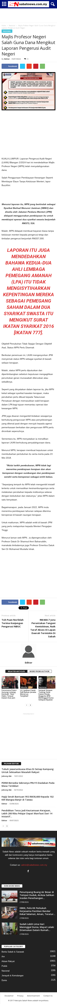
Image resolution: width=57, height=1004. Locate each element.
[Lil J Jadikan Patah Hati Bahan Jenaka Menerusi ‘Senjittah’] (28, 682)
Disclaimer (9, 995)
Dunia (4, 980)
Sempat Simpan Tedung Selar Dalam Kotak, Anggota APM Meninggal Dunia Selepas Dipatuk (46, 695)
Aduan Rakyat (8, 961)
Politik (4, 966)
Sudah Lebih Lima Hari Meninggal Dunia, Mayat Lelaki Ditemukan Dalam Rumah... (37, 927)
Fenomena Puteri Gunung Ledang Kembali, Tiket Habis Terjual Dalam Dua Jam (9, 694)
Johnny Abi (7, 776)
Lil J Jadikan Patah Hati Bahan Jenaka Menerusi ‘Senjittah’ (28, 693)
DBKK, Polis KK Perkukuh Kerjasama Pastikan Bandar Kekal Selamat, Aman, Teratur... (37, 911)
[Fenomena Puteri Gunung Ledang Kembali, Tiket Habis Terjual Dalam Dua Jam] (10, 682)
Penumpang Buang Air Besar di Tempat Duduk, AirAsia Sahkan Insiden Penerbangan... (37, 895)
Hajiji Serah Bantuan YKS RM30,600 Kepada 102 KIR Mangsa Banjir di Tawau (28, 798)
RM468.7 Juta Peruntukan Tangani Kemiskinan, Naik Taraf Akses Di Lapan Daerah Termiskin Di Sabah (42, 628)
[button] (52, 4)
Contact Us (47, 995)
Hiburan (5, 687)
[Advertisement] (28, 15)
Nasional (7, 31)
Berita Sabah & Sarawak (13, 952)
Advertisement (33, 995)
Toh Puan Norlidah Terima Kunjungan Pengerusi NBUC (12, 623)
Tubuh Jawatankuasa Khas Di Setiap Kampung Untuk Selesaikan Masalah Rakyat (28, 771)
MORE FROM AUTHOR (39, 671)
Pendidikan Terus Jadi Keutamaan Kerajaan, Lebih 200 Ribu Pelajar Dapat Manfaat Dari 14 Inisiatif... (27, 813)
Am (3, 956)
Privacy (20, 995)
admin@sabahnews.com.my (34, 865)
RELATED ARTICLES (16, 671)
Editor (7, 59)
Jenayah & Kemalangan (12, 975)
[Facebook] (29, 871)
